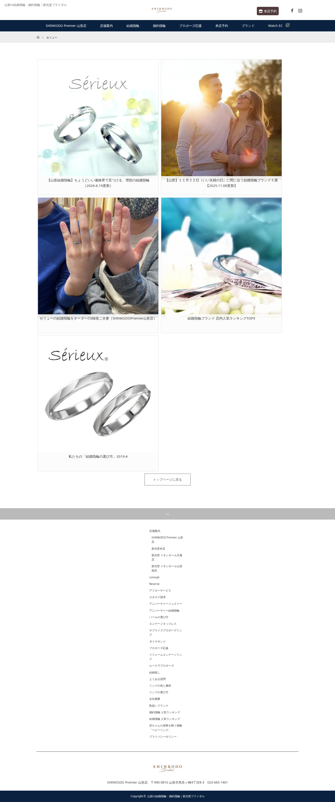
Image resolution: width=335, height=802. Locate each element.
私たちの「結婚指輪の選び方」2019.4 (98, 456)
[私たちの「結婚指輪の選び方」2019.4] (98, 396)
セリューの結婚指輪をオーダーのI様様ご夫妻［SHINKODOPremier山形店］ (98, 318)
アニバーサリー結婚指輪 (164, 610)
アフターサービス (160, 590)
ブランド (248, 25)
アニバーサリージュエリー (165, 604)
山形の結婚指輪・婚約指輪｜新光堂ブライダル (176, 796)
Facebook (291, 9)
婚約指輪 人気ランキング (164, 712)
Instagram (299, 9)
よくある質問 (157, 679)
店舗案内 (106, 25)
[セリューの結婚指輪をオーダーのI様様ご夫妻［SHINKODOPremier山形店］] (98, 258)
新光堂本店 (158, 549)
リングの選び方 (158, 692)
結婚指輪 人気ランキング (164, 719)
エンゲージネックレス (163, 624)
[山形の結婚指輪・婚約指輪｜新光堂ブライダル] (161, 10)
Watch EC (277, 25)
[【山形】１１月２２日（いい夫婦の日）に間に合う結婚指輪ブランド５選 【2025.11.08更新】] (221, 119)
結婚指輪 (132, 25)
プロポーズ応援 (190, 25)
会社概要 (154, 699)
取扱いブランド (158, 706)
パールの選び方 (158, 617)
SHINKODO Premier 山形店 (66, 25)
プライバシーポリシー (163, 737)
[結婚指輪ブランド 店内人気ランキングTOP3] (221, 258)
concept (154, 577)
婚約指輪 (159, 25)
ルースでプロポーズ (161, 665)
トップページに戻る (167, 479)
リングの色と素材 (160, 686)
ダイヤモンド (157, 641)
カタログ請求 (157, 597)
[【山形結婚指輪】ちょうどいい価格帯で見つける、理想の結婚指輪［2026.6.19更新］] (98, 119)
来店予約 (270, 11)
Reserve (154, 584)
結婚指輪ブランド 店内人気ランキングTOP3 (221, 318)
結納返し (154, 672)
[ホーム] (37, 33)
